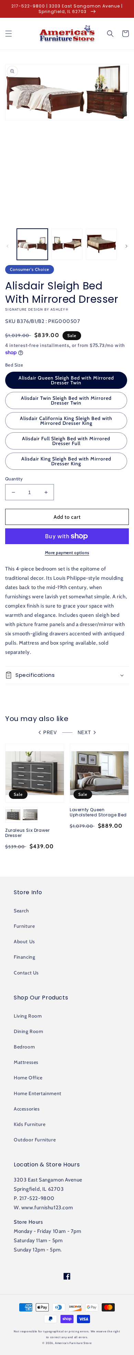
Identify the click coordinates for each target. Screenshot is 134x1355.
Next (84, 732)
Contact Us (26, 973)
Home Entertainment (38, 1093)
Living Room (28, 1016)
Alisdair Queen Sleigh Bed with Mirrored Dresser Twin (66, 380)
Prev (50, 732)
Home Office (28, 1078)
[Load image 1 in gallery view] (32, 244)
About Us (24, 941)
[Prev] (7, 246)
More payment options (67, 552)
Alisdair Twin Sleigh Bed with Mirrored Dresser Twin (66, 400)
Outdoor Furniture (35, 1140)
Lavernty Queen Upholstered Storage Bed (98, 812)
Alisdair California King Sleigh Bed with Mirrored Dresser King (66, 420)
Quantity (14, 478)
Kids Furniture (29, 1124)
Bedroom (24, 1047)
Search (21, 911)
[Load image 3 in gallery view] (101, 244)
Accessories (27, 1109)
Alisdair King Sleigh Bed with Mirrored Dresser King (66, 461)
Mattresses (26, 1062)
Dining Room (28, 1031)
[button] (8, 33)
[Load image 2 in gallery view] (66, 244)
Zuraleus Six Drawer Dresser (27, 833)
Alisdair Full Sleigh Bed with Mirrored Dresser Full (66, 440)
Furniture (24, 926)
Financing (24, 957)
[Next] (126, 246)
